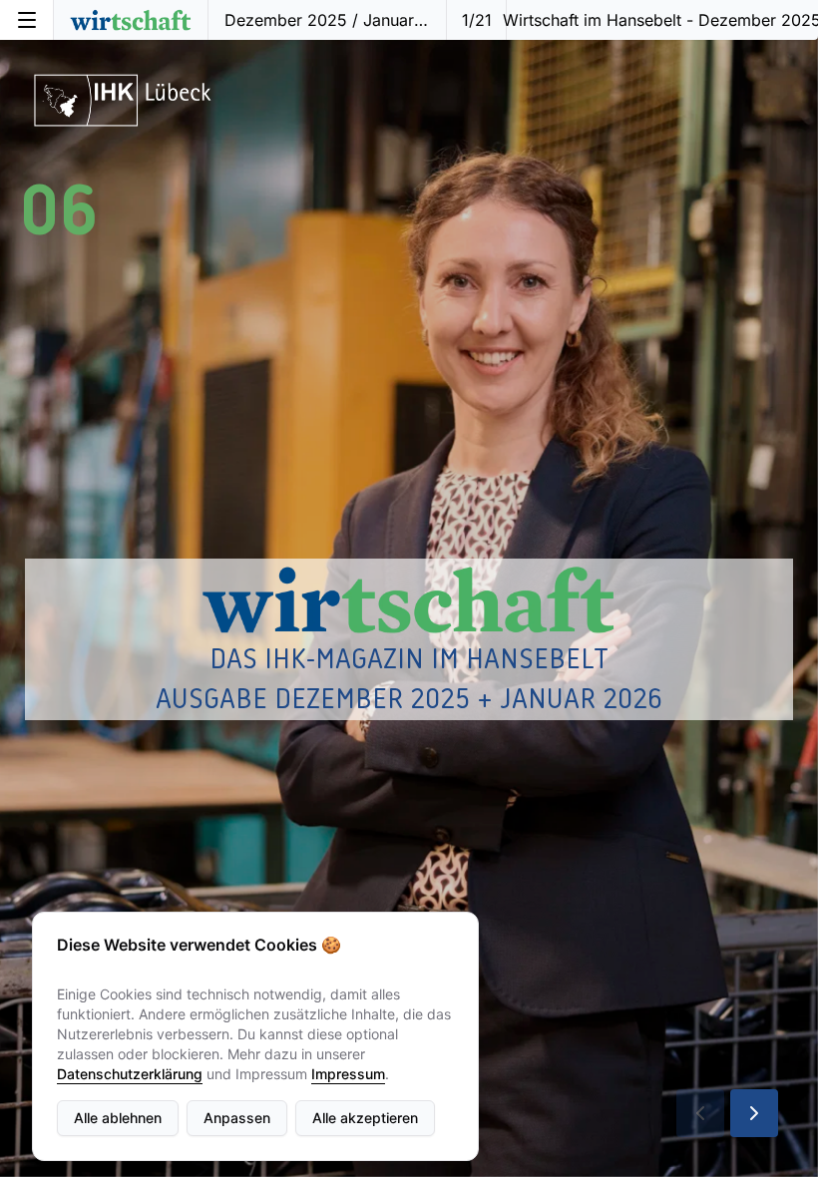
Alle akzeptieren (365, 1117)
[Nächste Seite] (754, 1113)
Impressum (348, 1073)
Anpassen (237, 1117)
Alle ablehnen (118, 1117)
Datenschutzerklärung (130, 1073)
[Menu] (27, 20)
